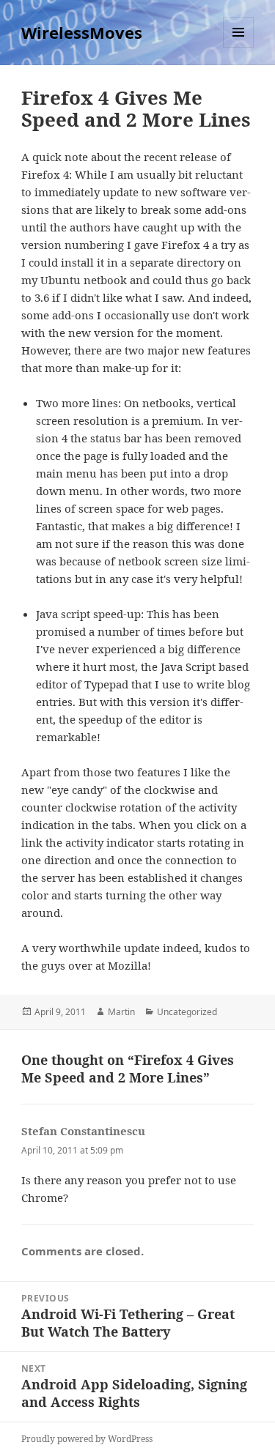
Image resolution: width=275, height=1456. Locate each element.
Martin (121, 1012)
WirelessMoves (81, 32)
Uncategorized (187, 1012)
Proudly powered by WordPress (87, 1439)
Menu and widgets (239, 47)
